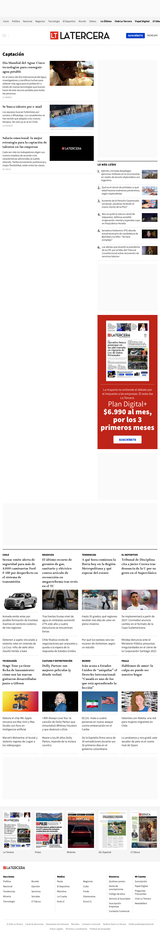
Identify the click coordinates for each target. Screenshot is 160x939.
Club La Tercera (123, 21)
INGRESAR (152, 35)
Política (16, 21)
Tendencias (89, 554)
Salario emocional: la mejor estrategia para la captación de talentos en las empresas (24, 143)
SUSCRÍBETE (127, 440)
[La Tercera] (17, 848)
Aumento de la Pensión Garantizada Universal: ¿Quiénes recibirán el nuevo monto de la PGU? (120, 204)
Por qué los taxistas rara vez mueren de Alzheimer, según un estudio (98, 643)
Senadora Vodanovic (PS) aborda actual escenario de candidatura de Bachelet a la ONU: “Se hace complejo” (120, 235)
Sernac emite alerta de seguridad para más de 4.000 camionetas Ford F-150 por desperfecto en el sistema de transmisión (20, 570)
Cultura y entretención (57, 661)
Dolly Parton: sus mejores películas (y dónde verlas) (56, 670)
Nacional (27, 21)
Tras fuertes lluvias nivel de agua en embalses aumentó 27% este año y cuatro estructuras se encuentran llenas (58, 623)
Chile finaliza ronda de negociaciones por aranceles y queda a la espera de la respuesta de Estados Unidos (59, 645)
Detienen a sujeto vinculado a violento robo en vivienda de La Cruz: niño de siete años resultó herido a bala (19, 645)
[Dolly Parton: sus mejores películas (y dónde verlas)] (60, 701)
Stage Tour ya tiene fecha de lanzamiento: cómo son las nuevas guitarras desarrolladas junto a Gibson (19, 674)
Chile (5, 554)
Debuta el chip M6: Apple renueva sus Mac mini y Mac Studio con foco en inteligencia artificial (18, 723)
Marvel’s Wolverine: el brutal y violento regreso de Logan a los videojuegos (20, 741)
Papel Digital (142, 21)
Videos (92, 21)
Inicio (6, 21)
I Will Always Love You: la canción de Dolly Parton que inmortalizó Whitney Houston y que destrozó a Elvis (59, 723)
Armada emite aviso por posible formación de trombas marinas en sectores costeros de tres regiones (20, 621)
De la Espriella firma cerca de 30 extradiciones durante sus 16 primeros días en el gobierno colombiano (99, 743)
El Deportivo (69, 21)
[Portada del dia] (127, 379)
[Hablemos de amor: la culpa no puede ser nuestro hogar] (140, 701)
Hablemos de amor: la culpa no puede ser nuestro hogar (137, 670)
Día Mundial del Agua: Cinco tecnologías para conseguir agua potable (23, 67)
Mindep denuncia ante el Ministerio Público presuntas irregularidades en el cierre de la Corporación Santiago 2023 (139, 645)
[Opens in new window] (81, 848)
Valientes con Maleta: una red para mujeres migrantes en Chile (139, 721)
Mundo (82, 21)
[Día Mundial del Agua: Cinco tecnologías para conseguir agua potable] (72, 73)
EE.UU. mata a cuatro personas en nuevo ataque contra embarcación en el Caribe (97, 723)
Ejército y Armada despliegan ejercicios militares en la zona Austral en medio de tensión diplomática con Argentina (120, 175)
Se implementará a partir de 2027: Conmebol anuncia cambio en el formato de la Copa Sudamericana (138, 621)
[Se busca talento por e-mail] (72, 117)
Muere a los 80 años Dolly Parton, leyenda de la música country (59, 741)
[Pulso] (49, 848)
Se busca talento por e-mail (22, 106)
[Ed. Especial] (113, 848)
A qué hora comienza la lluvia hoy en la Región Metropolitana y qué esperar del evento (99, 566)
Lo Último (106, 21)
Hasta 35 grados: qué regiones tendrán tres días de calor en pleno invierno (99, 620)
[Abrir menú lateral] (5, 35)
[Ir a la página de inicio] (80, 35)
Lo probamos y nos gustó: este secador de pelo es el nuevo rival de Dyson (139, 741)
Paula (125, 661)
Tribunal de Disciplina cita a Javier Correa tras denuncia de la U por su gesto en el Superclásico (139, 566)
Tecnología (54, 21)
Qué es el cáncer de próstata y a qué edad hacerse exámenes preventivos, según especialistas (121, 190)
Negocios (40, 21)
